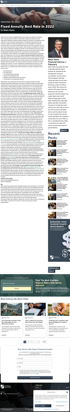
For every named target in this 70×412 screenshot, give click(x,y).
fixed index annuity (30, 142)
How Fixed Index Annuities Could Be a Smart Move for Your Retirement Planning (11, 322)
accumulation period (32, 167)
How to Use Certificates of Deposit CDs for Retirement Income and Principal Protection (62, 170)
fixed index (32, 87)
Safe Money (7, 5)
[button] (67, 392)
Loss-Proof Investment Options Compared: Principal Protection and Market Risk (63, 151)
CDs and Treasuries (34, 5)
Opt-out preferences (47, 409)
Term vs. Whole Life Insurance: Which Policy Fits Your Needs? (34, 321)
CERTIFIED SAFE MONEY (8, 409)
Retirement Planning (18, 5)
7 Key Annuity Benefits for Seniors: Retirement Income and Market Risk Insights (62, 179)
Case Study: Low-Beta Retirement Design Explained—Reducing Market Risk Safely (62, 142)
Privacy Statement (55, 409)
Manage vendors (38, 401)
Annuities (2, 5)
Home (37, 387)
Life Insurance (11, 5)
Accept (43, 405)
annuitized (11, 157)
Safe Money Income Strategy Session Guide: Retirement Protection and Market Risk (62, 161)
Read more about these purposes (62, 401)
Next (44, 342)
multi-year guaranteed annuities (9, 139)
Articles (39, 5)
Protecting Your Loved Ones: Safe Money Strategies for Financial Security (58, 322)
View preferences (60, 405)
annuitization (38, 169)
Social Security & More (26, 5)
